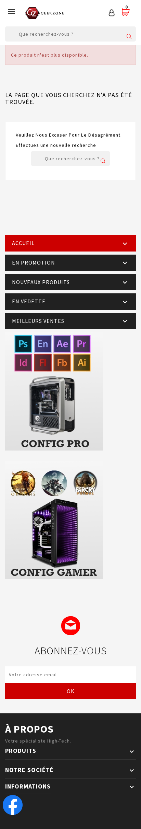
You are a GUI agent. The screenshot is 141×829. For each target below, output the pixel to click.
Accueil (23, 243)
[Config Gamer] (70, 520)
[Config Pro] (70, 391)
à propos (29, 728)
